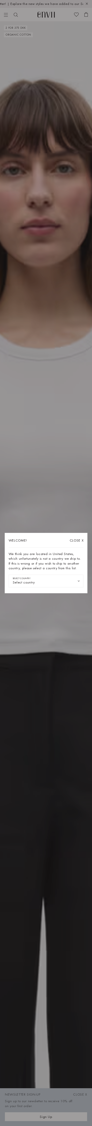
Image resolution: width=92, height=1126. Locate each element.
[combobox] (46, 581)
